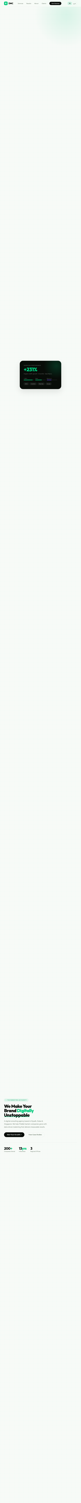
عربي (74, 3)
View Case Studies (35, 1135)
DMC (11, 3)
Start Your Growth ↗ (14, 1135)
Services (20, 3)
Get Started (55, 3)
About (36, 3)
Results (28, 3)
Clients (44, 3)
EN (70, 3)
